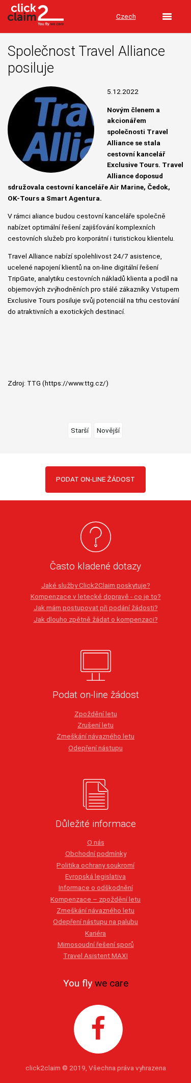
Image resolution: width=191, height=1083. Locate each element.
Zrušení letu (95, 725)
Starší (80, 430)
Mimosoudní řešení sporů (96, 944)
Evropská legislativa (95, 876)
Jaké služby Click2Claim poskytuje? (95, 585)
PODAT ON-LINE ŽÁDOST (95, 479)
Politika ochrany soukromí (95, 865)
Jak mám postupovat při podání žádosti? (96, 607)
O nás (95, 842)
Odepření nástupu (95, 748)
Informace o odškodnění (96, 887)
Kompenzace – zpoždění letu (95, 899)
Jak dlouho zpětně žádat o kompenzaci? (96, 619)
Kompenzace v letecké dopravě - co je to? (96, 596)
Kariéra (95, 933)
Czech (126, 16)
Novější (108, 430)
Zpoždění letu (95, 714)
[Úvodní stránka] (36, 17)
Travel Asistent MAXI (95, 955)
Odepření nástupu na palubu (95, 921)
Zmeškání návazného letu (95, 736)
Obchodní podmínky (95, 853)
